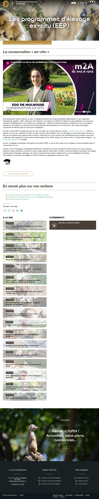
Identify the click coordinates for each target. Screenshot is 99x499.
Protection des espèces (17, 43)
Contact (62, 497)
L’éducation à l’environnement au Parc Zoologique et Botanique (30, 197)
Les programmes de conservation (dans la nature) (28, 195)
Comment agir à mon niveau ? (18, 199)
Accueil (6, 43)
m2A (18, 495)
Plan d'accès (82, 484)
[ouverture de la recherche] (86, 3)
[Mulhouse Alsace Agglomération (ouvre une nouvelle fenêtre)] (92, 4)
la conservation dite (76, 131)
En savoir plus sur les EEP (18, 174)
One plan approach (11, 139)
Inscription (65, 448)
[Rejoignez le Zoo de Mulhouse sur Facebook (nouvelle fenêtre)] (78, 3)
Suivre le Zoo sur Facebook (51, 478)
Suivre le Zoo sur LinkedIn (51, 484)
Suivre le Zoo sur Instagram (51, 481)
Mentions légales (58, 495)
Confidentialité (79, 495)
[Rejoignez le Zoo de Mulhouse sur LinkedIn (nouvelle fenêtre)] (82, 3)
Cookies (55, 497)
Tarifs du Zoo (83, 481)
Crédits (87, 495)
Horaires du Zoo (83, 478)
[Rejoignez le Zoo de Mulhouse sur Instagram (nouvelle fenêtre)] (80, 3)
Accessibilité (69, 495)
